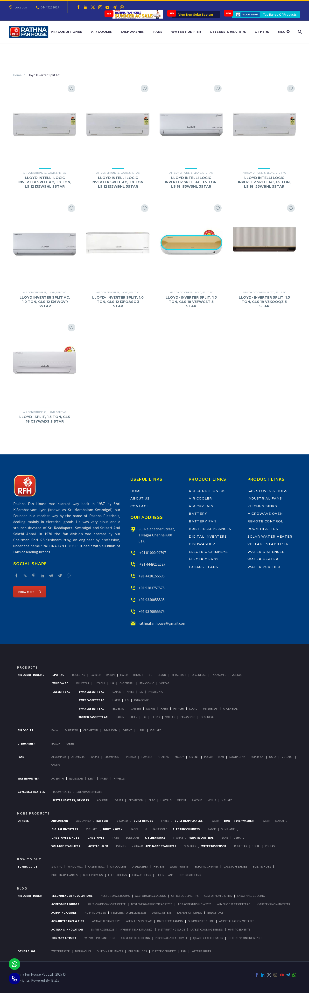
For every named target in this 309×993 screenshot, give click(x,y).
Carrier (95, 675)
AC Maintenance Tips (106, 921)
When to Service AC (139, 921)
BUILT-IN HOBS (137, 951)
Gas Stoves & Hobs (267, 491)
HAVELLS (119, 778)
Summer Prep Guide (201, 921)
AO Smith (57, 778)
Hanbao (130, 757)
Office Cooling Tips (184, 895)
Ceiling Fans (164, 875)
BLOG (22, 888)
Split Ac (58, 675)
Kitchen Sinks (262, 506)
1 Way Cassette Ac (91, 691)
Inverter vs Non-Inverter (273, 904)
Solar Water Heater (269, 536)
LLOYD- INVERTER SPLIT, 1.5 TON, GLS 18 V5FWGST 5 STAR (191, 301)
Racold (197, 800)
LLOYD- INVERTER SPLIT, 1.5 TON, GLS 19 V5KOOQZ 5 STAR (264, 301)
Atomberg (78, 757)
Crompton (90, 730)
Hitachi (138, 675)
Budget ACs (215, 912)
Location (21, 7)
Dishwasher (133, 32)
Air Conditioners (34, 172)
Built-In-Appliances (210, 529)
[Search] (299, 32)
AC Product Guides (65, 904)
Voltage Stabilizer (268, 544)
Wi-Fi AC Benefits (239, 929)
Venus (55, 765)
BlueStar (78, 675)
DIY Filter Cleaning (170, 921)
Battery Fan (202, 521)
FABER (104, 778)
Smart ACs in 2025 (102, 929)
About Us (140, 498)
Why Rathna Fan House (99, 938)
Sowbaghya (237, 757)
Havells (146, 757)
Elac (152, 800)
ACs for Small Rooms (115, 895)
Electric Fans (203, 559)
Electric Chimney (206, 866)
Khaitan (163, 757)
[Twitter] (93, 7)
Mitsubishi (179, 675)
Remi (221, 757)
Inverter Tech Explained (136, 929)
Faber (70, 743)
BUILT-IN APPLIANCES (110, 951)
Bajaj (55, 730)
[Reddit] (51, 575)
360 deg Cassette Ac (92, 717)
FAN (183, 951)
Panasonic (219, 675)
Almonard (58, 757)
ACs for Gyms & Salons (150, 895)
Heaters (159, 866)
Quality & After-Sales (208, 938)
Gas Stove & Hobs (235, 866)
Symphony (110, 730)
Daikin (110, 675)
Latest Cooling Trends (206, 929)
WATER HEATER (60, 951)
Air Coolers (118, 866)
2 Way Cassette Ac (91, 700)
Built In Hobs (143, 820)
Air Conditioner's (31, 675)
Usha (141, 730)
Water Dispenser (266, 552)
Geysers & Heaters (228, 32)
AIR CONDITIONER (30, 895)
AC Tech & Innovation (67, 929)
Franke (178, 837)
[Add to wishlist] (71, 88)
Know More (26, 591)
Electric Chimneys (208, 552)
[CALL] (14, 978)
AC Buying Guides (64, 912)
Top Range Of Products (280, 14)
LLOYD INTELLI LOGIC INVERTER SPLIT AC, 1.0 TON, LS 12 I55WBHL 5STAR (117, 182)
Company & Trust (63, 938)
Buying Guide (27, 866)
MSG (282, 32)
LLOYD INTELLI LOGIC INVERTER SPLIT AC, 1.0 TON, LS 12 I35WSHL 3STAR (44, 182)
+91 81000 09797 (152, 552)
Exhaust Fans (203, 567)
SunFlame (228, 829)
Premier (121, 846)
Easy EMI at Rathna (189, 912)
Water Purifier (186, 32)
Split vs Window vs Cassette (106, 904)
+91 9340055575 (152, 611)
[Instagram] (100, 7)
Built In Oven (112, 829)
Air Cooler (101, 32)
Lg (150, 675)
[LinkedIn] (85, 7)
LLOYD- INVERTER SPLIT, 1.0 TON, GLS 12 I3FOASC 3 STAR (118, 301)
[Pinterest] (34, 575)
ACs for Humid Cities (218, 895)
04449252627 (50, 7)
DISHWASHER (83, 951)
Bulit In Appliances (64, 875)
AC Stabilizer (98, 846)
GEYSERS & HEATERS (31, 792)
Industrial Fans (264, 498)
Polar (208, 757)
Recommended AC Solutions (71, 895)
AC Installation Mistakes (236, 921)
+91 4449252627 (152, 564)
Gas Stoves (95, 837)
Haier (123, 675)
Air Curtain (201, 506)
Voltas (236, 675)
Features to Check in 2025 (128, 912)
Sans (225, 837)
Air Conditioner (66, 32)
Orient (127, 730)
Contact (139, 506)
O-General (199, 675)
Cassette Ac (61, 691)
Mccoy (179, 757)
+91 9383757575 (152, 587)
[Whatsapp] (14, 964)
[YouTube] (107, 7)
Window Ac (60, 683)
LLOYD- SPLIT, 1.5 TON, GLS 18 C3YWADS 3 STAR (44, 419)
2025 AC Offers (161, 912)
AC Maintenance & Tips (67, 921)
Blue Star (76, 778)
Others (262, 32)
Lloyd (51, 172)
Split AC (61, 172)
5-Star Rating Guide (171, 929)
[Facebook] (78, 7)
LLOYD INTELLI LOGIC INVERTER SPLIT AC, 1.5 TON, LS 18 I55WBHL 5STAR (264, 182)
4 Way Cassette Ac (91, 708)
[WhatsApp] (122, 7)
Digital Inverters (208, 536)
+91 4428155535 (152, 576)
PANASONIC (160, 829)
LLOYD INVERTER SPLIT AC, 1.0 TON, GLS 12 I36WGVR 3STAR (45, 301)
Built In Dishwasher (238, 820)
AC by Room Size (95, 912)
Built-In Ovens (93, 875)
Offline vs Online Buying (245, 938)
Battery (198, 513)
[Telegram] (114, 7)
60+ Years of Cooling (135, 938)
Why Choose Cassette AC (233, 904)
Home (17, 75)
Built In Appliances (189, 820)
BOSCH (279, 820)
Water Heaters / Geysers (71, 800)
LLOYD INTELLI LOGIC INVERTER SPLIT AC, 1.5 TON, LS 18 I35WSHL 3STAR (191, 182)
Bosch (55, 743)
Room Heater (62, 792)
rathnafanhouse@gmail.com (162, 623)
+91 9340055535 (152, 599)
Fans (157, 32)
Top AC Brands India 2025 (194, 904)
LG (145, 829)
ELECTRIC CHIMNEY (164, 951)
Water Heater (262, 559)
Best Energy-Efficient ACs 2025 (151, 904)
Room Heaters (262, 529)
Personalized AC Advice (171, 938)
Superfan (257, 757)
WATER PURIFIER (201, 951)
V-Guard (156, 730)
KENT (91, 778)
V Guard (287, 757)
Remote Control (265, 521)
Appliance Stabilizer (161, 846)
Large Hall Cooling (251, 895)
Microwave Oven (265, 513)
